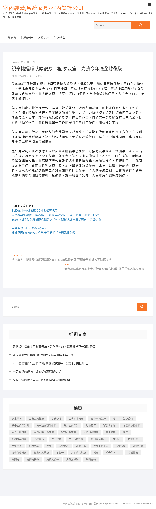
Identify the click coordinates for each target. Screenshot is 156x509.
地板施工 (91, 425)
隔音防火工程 (113, 452)
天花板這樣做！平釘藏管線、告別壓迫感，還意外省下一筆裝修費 (54, 346)
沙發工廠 (81, 445)
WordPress (147, 503)
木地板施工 (134, 439)
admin (24, 76)
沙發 (48, 445)
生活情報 (60, 37)
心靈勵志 (39, 439)
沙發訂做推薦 (19, 452)
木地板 (117, 439)
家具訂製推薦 (68, 432)
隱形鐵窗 (133, 452)
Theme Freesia (123, 503)
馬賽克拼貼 (33, 459)
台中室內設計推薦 (46, 425)
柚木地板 (34, 445)
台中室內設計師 (20, 425)
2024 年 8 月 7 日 (24, 62)
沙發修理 (64, 445)
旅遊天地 (43, 37)
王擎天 (60, 452)
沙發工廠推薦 (100, 445)
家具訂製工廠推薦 (44, 432)
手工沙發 (56, 439)
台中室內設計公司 (123, 418)
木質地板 (17, 445)
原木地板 (17, 418)
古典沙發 (56, 418)
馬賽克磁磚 (72, 459)
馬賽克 (15, 459)
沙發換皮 (121, 445)
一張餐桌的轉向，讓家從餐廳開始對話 (37, 371)
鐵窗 (95, 452)
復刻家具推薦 (19, 439)
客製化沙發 (109, 425)
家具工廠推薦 (19, 432)
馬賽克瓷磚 (52, 459)
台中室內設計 (98, 418)
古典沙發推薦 (76, 418)
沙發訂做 (138, 445)
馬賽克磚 (91, 459)
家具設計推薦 (91, 432)
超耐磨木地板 (78, 452)
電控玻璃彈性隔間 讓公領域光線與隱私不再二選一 (44, 355)
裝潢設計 (27, 37)
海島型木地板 (41, 452)
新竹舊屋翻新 (98, 439)
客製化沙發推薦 (131, 425)
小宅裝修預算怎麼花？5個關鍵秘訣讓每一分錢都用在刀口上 (50, 363)
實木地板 (111, 432)
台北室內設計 (71, 425)
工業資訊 (11, 37)
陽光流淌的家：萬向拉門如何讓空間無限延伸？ (43, 380)
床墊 (125, 432)
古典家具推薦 (36, 418)
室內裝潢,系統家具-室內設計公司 (43, 8)
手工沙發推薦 (76, 439)
